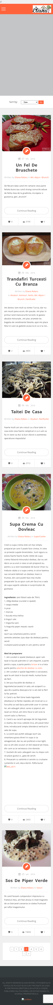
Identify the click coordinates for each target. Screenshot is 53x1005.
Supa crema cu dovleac (26, 526)
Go (41, 102)
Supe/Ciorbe (40, 536)
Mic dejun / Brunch (40, 177)
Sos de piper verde (27, 880)
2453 (28, 819)
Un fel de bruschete (26, 167)
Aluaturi (14, 295)
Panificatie (30, 299)
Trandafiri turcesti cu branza (26, 281)
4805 (28, 350)
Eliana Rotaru (21, 177)
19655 (28, 932)
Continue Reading (26, 210)
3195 (28, 221)
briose (34, 664)
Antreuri (23, 295)
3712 (28, 463)
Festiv (30, 295)
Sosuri (40, 887)
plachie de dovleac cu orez (29, 668)
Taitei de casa (26, 412)
